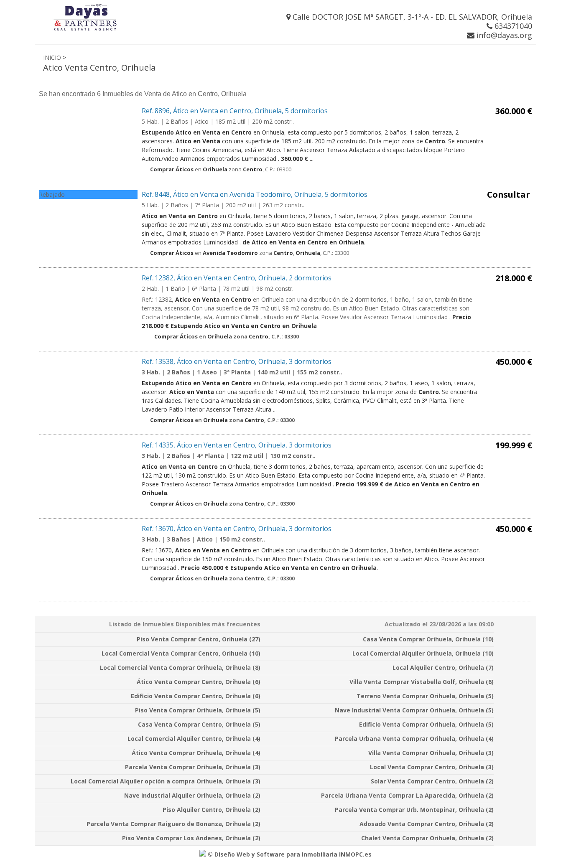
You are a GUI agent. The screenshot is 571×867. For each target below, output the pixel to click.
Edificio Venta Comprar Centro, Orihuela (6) (195, 696)
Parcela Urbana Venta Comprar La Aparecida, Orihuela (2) (407, 795)
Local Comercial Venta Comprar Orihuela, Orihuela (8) (180, 667)
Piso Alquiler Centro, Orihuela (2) (211, 810)
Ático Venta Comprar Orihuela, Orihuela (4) (196, 753)
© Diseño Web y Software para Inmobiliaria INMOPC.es (289, 854)
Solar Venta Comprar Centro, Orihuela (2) (432, 781)
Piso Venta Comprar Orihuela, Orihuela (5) (197, 710)
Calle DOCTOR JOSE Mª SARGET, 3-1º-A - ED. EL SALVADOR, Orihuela (411, 17)
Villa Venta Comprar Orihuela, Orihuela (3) (431, 753)
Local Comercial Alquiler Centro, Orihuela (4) (193, 738)
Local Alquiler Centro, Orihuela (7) (443, 667)
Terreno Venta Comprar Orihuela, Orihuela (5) (425, 696)
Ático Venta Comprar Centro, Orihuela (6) (198, 682)
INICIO (52, 57)
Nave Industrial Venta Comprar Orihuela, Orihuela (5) (414, 710)
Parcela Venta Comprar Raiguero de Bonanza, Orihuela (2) (173, 824)
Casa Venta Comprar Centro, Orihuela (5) (199, 724)
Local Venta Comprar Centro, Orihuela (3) (432, 767)
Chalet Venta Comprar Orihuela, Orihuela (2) (427, 838)
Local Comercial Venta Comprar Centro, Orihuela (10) (181, 653)
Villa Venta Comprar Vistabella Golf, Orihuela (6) (421, 682)
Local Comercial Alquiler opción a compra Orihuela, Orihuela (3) (165, 781)
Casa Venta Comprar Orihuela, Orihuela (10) (428, 639)
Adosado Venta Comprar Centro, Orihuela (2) (426, 824)
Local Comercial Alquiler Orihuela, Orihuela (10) (423, 653)
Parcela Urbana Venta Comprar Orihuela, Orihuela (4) (414, 738)
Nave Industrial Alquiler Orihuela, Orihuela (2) (192, 795)
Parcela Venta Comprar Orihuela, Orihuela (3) (192, 767)
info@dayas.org (503, 35)
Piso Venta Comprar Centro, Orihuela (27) (198, 639)
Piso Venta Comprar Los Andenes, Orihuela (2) (191, 838)
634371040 (512, 26)
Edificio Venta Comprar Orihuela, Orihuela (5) (426, 724)
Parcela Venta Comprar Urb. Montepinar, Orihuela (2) (414, 810)
